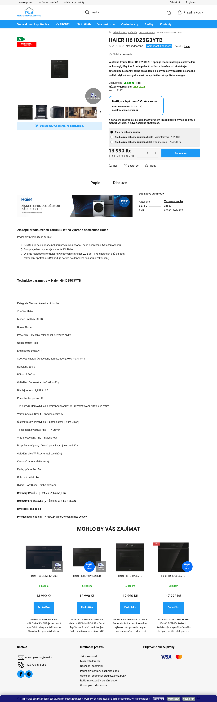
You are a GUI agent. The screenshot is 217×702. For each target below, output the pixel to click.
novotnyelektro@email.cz (39, 657)
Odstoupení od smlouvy (93, 685)
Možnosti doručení (48, 2)
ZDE (85, 253)
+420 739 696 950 (35, 664)
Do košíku (180, 153)
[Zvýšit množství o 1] (155, 153)
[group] (43, 589)
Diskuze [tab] (120, 183)
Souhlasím (188, 699)
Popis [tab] (95, 183)
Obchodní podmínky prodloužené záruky (103, 675)
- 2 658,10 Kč (148, 142)
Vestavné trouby (173, 201)
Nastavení (158, 699)
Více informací (162, 137)
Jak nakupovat (24, 2)
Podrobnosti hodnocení (159, 46)
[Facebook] (21, 674)
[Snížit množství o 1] (139, 153)
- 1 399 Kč (147, 137)
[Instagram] (29, 674)
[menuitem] (33, 24)
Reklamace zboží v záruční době (98, 680)
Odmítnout (173, 699)
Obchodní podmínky (74, 2)
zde (148, 699)
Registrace (191, 2)
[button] (44, 608)
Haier (187, 46)
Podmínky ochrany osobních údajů (100, 670)
